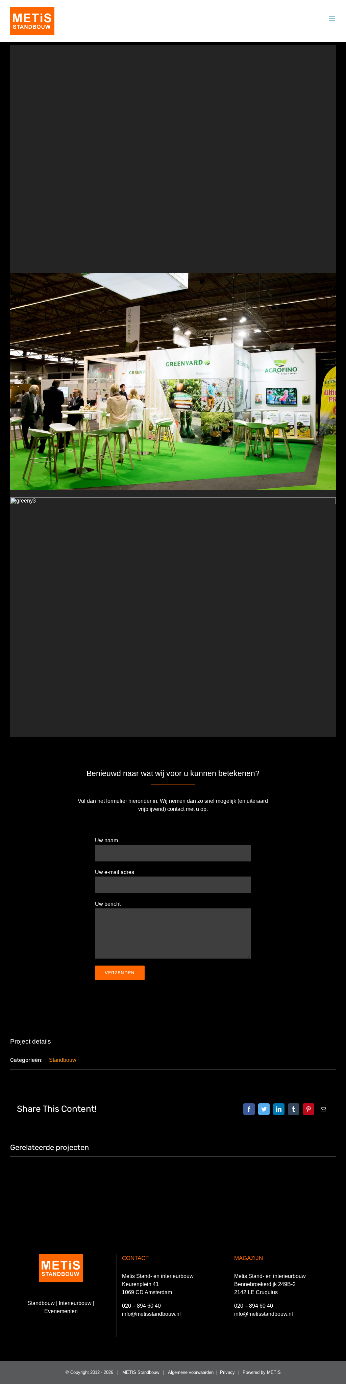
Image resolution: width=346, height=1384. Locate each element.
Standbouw (62, 1060)
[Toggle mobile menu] (332, 18)
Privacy (227, 1372)
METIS (274, 1372)
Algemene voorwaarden (190, 1372)
